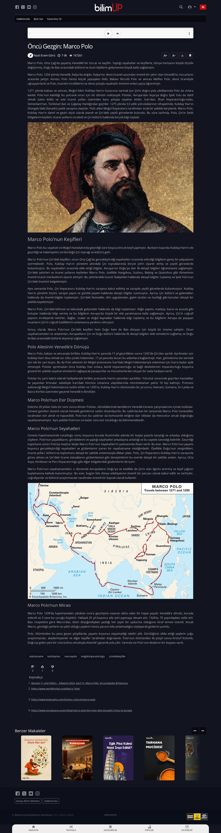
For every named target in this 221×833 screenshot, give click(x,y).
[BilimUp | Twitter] (23, 7)
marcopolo (71, 656)
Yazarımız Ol (54, 19)
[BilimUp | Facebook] (17, 7)
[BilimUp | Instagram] (34, 7)
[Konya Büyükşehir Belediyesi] (198, 816)
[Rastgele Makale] (118, 33)
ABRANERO (110, 814)
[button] (189, 33)
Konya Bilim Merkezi (28, 801)
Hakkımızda (23, 19)
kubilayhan (53, 656)
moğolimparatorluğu (93, 656)
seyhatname (36, 656)
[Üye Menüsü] (191, 7)
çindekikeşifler (117, 656)
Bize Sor (38, 19)
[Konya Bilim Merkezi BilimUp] (109, 7)
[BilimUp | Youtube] (29, 7)
